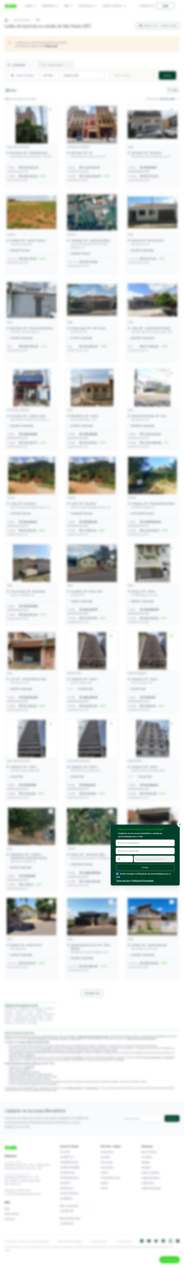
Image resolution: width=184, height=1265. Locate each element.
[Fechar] (179, 824)
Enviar (145, 867)
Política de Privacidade (143, 880)
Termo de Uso (123, 880)
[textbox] (154, 859)
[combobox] (154, 859)
